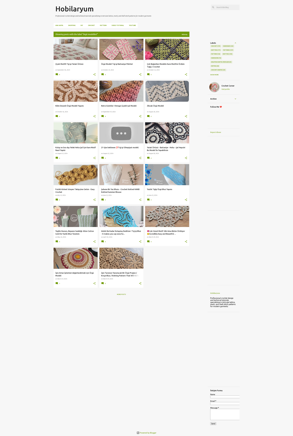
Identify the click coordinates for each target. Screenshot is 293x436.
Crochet (91, 25)
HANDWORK (216, 58)
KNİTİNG (214, 66)
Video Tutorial (118, 25)
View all (185, 34)
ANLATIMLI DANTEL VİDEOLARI (221, 62)
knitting (227, 54)
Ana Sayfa (59, 25)
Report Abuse (215, 132)
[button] (94, 74)
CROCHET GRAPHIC (218, 70)
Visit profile (225, 89)
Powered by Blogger (147, 433)
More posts (121, 294)
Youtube (132, 25)
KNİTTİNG (215, 50)
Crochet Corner (227, 86)
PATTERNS (228, 50)
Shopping (72, 25)
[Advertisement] (198, 73)
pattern (215, 54)
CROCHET (215, 46)
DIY (82, 25)
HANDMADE (228, 46)
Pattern (103, 25)
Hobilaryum (74, 9)
